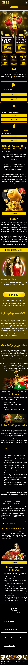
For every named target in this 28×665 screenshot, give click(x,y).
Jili (2, 154)
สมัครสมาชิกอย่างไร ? (9, 646)
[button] (14, 7)
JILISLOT (14, 219)
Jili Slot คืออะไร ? (9, 621)
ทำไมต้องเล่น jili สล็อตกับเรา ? (12, 638)
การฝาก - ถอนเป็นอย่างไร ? (11, 630)
